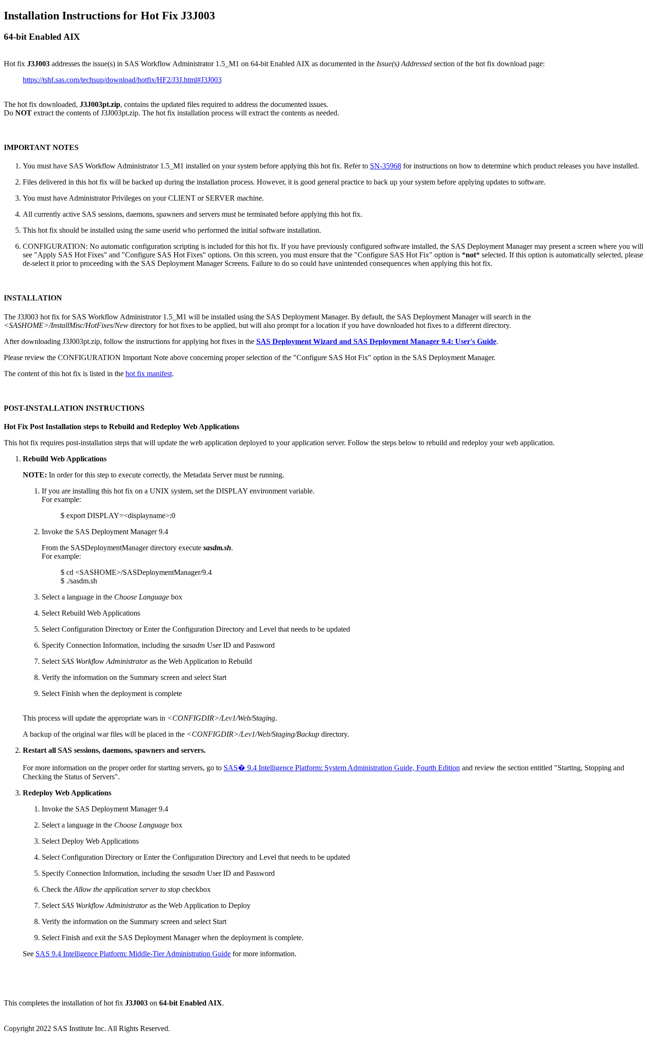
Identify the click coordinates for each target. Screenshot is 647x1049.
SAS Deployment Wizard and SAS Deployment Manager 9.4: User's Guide (376, 341)
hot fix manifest (149, 374)
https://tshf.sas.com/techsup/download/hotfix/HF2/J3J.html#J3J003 (122, 80)
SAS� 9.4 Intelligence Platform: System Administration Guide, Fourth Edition (342, 768)
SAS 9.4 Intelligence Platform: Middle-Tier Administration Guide (133, 954)
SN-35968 (385, 166)
